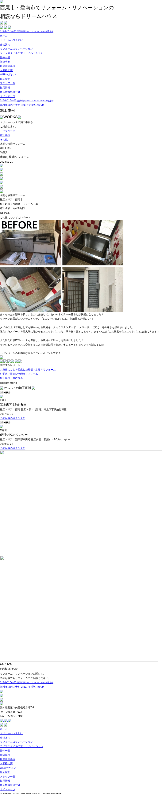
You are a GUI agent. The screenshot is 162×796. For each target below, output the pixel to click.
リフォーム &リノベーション (16, 48)
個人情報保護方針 (10, 91)
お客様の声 (6, 70)
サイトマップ (7, 96)
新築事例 (5, 61)
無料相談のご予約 (10, 104)
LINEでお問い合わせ (32, 104)
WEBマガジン (8, 74)
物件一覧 (5, 57)
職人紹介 (5, 79)
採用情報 (5, 87)
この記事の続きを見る (12, 418)
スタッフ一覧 (7, 83)
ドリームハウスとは (11, 40)
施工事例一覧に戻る (11, 378)
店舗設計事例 (7, 66)
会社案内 (5, 44)
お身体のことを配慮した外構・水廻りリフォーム (28, 369)
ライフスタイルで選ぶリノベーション (21, 53)
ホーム (4, 35)
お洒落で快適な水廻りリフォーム (19, 373)
